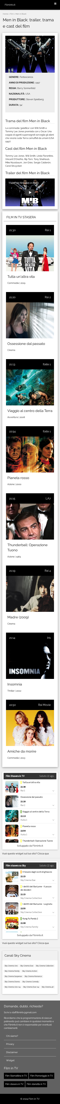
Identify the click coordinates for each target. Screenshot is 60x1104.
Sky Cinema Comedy (30, 982)
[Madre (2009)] (30, 594)
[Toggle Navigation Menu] (55, 3)
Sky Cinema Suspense (13, 976)
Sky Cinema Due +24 (31, 987)
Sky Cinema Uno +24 (13, 987)
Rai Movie (44, 705)
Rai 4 (48, 570)
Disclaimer (12, 1052)
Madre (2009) (18, 617)
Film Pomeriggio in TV (41, 1075)
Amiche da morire (21, 751)
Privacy (10, 1044)
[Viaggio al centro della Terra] (30, 387)
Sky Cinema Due (26, 966)
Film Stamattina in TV (16, 1075)
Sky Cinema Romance (33, 976)
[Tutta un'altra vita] (30, 253)
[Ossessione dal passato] (30, 320)
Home (5, 14)
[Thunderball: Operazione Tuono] (30, 522)
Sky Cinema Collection (44, 966)
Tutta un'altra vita (21, 276)
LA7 (48, 498)
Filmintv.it (10, 4)
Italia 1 (47, 364)
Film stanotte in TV (36, 1084)
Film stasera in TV (14, 1084)
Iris (49, 637)
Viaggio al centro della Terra (29, 411)
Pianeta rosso (18, 478)
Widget (10, 1060)
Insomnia (14, 684)
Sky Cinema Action (29, 971)
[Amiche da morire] (30, 728)
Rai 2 (48, 297)
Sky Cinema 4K (48, 987)
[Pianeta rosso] (30, 455)
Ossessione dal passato (26, 344)
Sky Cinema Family (12, 971)
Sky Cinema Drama (12, 982)
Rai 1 (48, 230)
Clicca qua (43, 853)
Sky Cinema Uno (11, 966)
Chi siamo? (12, 1036)
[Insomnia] (30, 661)
